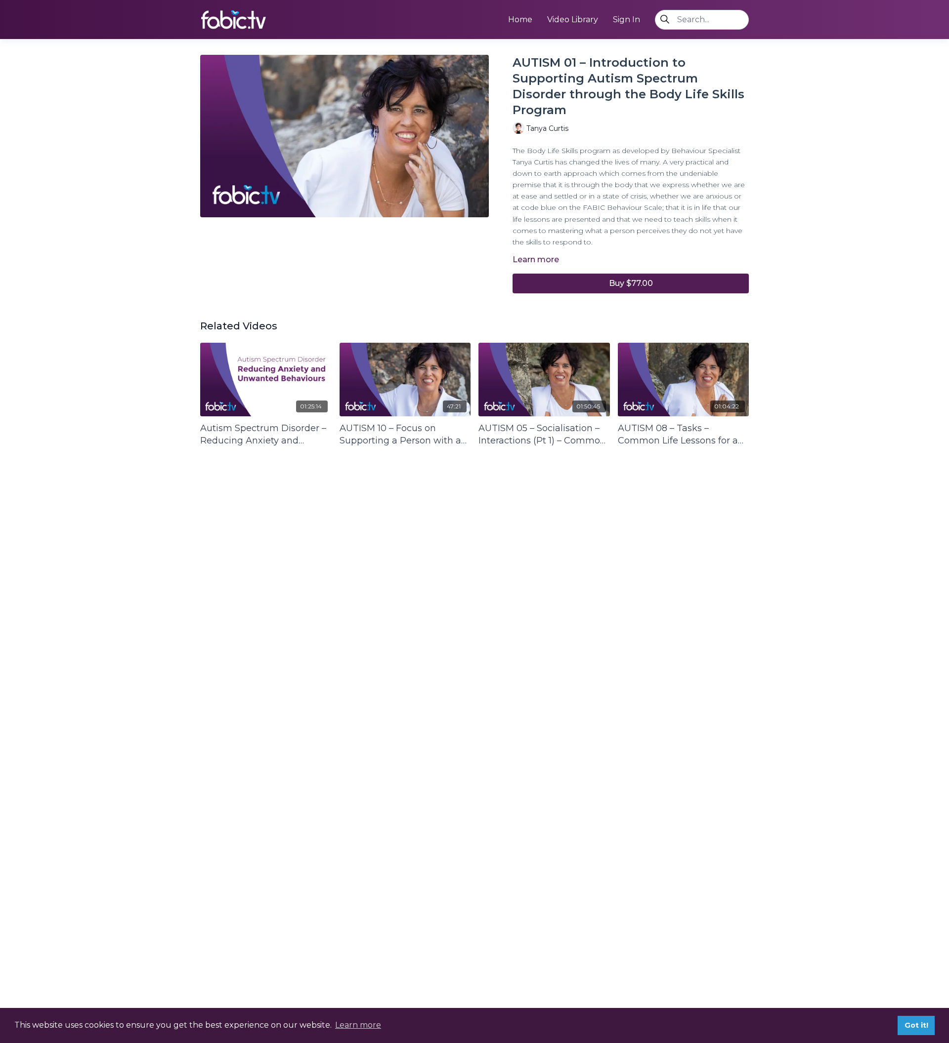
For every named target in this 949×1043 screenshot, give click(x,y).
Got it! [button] (916, 1025)
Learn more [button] (358, 1025)
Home (520, 19)
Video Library (572, 19)
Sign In (626, 19)
